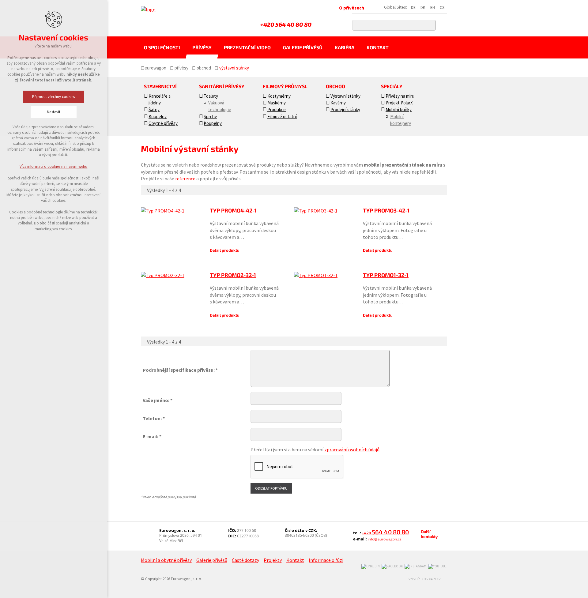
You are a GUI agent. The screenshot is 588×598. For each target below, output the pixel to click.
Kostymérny (279, 96)
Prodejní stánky (345, 109)
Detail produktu (224, 250)
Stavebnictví (160, 86)
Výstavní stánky (345, 96)
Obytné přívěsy (163, 123)
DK (422, 7)
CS (442, 7)
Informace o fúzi (326, 560)
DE (413, 7)
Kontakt (378, 47)
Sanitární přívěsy (221, 86)
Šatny (154, 109)
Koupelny (158, 116)
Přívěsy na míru (400, 96)
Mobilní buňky (399, 109)
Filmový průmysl (285, 86)
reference (185, 178)
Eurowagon (155, 68)
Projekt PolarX (399, 103)
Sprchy (210, 116)
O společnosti (162, 47)
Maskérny (276, 103)
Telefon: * (154, 418)
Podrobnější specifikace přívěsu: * (180, 370)
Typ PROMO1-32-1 (386, 275)
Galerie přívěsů (302, 47)
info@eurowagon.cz (384, 539)
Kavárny (338, 103)
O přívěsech (351, 8)
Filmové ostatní (282, 116)
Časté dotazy (245, 560)
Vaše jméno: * (157, 400)
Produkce (276, 109)
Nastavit (53, 112)
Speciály (391, 86)
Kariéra (344, 47)
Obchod (204, 68)
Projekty (273, 560)
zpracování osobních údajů (351, 449)
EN (432, 7)
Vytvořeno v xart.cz (425, 579)
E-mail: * (152, 436)
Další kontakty (429, 534)
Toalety (211, 96)
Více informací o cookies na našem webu (54, 166)
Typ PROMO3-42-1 (386, 210)
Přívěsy (202, 47)
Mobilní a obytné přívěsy (166, 560)
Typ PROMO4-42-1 (233, 210)
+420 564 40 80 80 (285, 24)
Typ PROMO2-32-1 (233, 275)
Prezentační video (247, 47)
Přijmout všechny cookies (53, 96)
